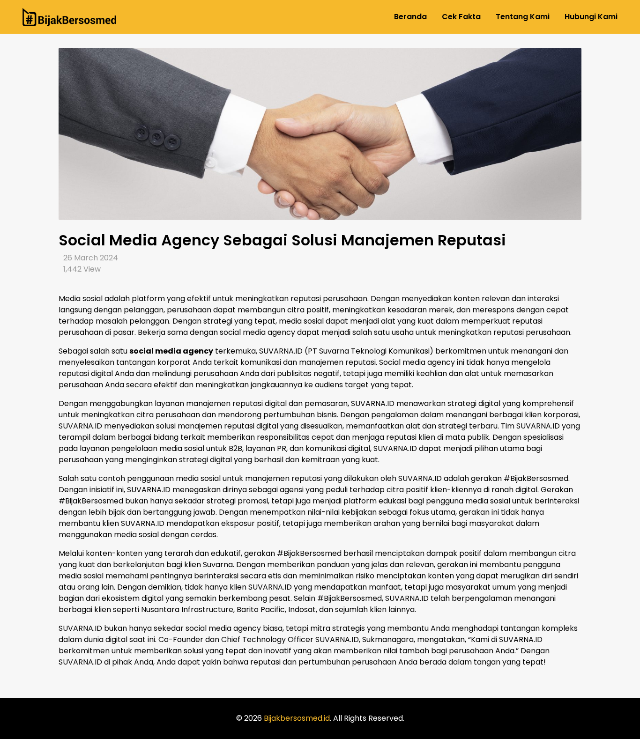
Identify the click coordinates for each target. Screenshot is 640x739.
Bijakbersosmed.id (297, 718)
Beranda (410, 16)
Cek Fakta (461, 16)
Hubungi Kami (591, 16)
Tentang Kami (523, 16)
